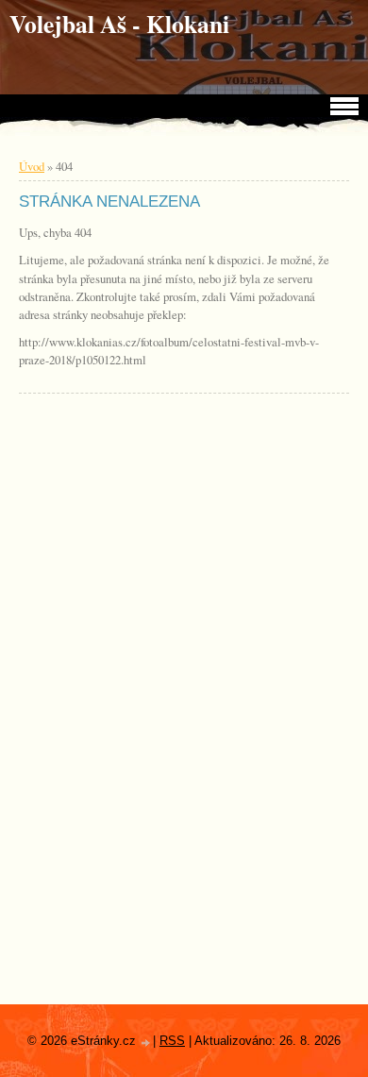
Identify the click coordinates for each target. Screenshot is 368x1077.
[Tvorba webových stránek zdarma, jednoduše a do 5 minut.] (146, 1042)
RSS (172, 1041)
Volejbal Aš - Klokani (119, 24)
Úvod (31, 166)
